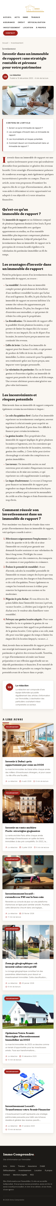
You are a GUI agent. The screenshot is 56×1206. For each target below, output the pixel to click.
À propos (41, 28)
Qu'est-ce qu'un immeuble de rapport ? (26, 128)
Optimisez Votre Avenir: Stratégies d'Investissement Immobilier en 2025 (22, 1036)
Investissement (11, 28)
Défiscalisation (36, 22)
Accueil (7, 17)
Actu (17, 17)
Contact (10, 33)
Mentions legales (20, 1175)
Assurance (9, 22)
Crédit (21, 22)
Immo (25, 17)
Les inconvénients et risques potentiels (26, 139)
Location (28, 28)
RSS (32, 1175)
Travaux (35, 17)
